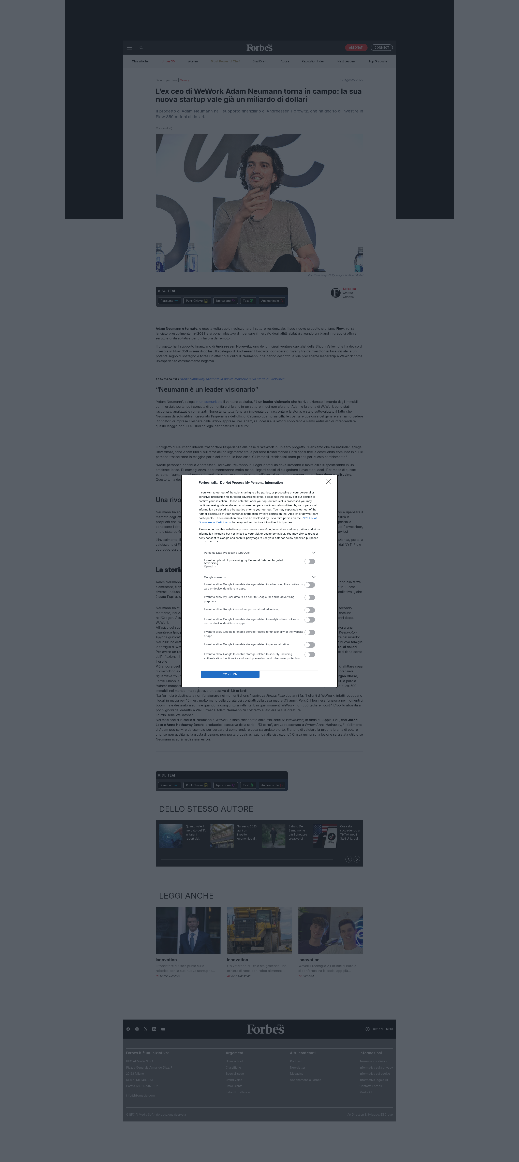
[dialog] (259, 581)
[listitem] (259, 552)
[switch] (310, 561)
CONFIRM (230, 674)
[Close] (329, 483)
